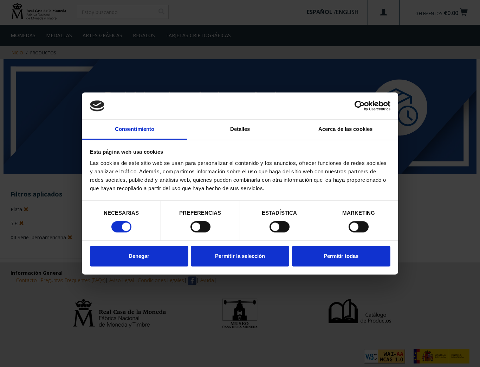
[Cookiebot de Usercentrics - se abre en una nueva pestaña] (359, 106)
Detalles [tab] (240, 129)
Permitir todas (341, 256)
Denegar (139, 256)
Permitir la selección (240, 256)
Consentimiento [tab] (134, 129)
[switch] (200, 227)
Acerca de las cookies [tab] (345, 129)
